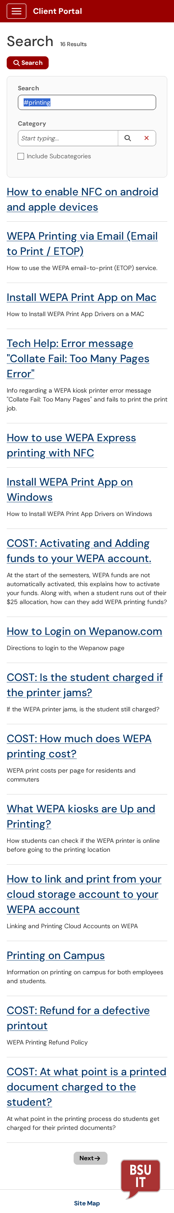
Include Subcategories (59, 156)
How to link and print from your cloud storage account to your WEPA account (84, 894)
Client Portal (57, 11)
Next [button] (86, 1158)
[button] (127, 138)
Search (28, 88)
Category (32, 123)
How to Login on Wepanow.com (84, 631)
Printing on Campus (56, 955)
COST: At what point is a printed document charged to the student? (86, 1087)
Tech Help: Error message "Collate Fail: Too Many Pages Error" (78, 358)
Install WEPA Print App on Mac (82, 297)
